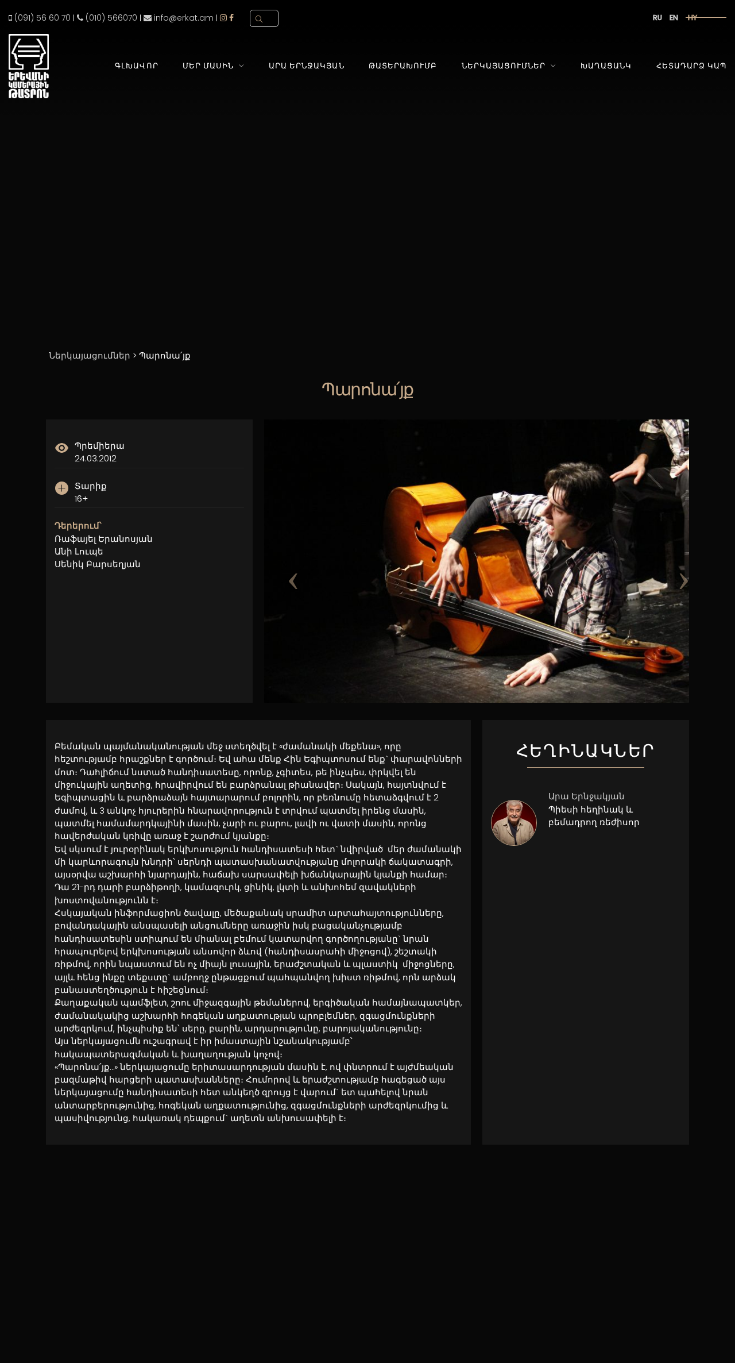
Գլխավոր (136, 66)
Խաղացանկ (606, 66)
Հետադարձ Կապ (691, 66)
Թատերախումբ (403, 66)
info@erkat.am (183, 18)
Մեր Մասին (208, 66)
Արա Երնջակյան (306, 66)
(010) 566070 (110, 18)
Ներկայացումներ (504, 66)
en (674, 17)
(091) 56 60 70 (41, 18)
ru (657, 17)
